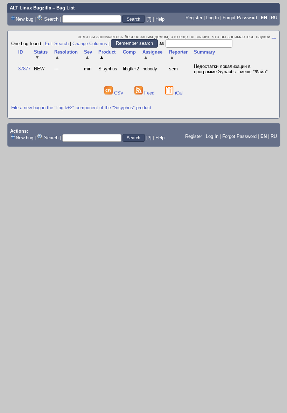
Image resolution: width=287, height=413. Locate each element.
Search (51, 19)
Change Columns (89, 43)
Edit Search (57, 43)
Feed (149, 93)
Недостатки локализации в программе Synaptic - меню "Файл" (231, 69)
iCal (178, 93)
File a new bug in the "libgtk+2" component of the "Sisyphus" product (81, 107)
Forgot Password (240, 17)
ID (20, 52)
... (274, 36)
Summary (204, 52)
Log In (212, 17)
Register (194, 17)
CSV (119, 93)
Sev (88, 54)
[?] (149, 19)
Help (159, 19)
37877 (24, 68)
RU (274, 17)
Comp (129, 52)
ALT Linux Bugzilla (30, 7)
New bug (24, 19)
